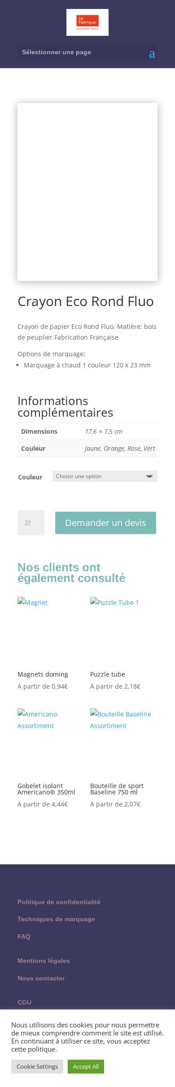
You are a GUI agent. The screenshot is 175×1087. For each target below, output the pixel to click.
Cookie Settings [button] (37, 1066)
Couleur (30, 477)
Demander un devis (105, 523)
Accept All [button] (86, 1066)
